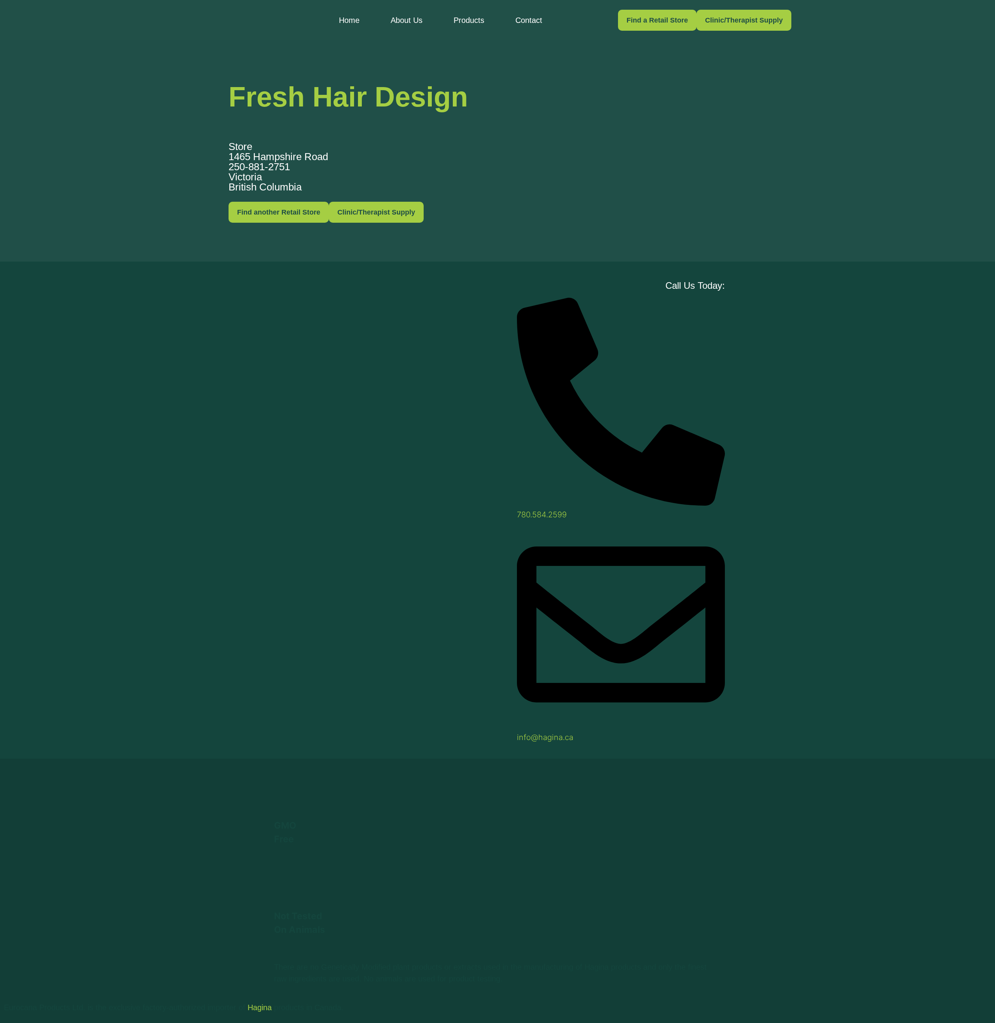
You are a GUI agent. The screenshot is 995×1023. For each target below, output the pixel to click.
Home (349, 20)
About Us (406, 20)
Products (469, 20)
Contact (528, 20)
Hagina (260, 1007)
